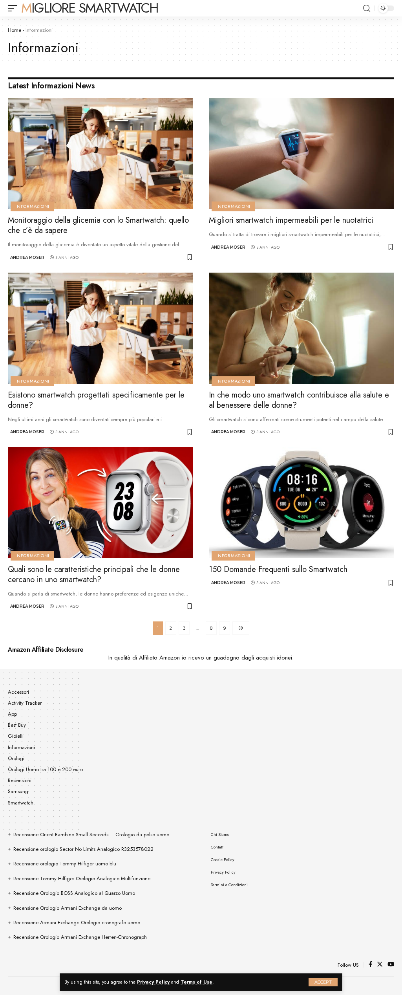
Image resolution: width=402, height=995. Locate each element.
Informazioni (32, 206)
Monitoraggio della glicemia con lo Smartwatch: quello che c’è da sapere (98, 225)
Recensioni (19, 780)
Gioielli (16, 736)
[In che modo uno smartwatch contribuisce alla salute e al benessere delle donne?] (301, 328)
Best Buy (17, 725)
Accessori (18, 692)
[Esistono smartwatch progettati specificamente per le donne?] (100, 328)
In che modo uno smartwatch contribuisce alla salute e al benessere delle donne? (299, 400)
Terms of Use (196, 982)
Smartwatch (20, 802)
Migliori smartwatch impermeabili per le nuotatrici (291, 220)
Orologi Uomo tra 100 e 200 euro (45, 769)
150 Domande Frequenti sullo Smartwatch (278, 569)
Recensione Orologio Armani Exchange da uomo (67, 908)
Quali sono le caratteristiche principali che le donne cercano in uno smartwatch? (94, 574)
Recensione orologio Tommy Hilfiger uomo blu (64, 863)
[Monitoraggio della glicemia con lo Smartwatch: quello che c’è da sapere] (100, 153)
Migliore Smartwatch (89, 8)
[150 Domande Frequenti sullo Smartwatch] (301, 502)
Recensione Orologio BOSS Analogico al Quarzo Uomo (74, 893)
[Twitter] (380, 965)
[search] (366, 8)
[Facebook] (370, 965)
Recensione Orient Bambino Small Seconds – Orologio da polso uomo (91, 834)
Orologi (16, 758)
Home (14, 30)
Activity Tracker (25, 703)
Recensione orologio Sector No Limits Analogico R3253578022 (83, 849)
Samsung (18, 791)
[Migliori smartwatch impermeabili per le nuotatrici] (301, 153)
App (12, 714)
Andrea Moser (27, 257)
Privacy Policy (153, 982)
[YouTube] (390, 965)
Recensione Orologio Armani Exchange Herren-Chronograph (80, 937)
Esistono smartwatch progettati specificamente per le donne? (96, 400)
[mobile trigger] (14, 8)
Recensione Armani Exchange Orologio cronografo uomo (76, 922)
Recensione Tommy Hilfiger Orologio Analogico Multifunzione (81, 878)
